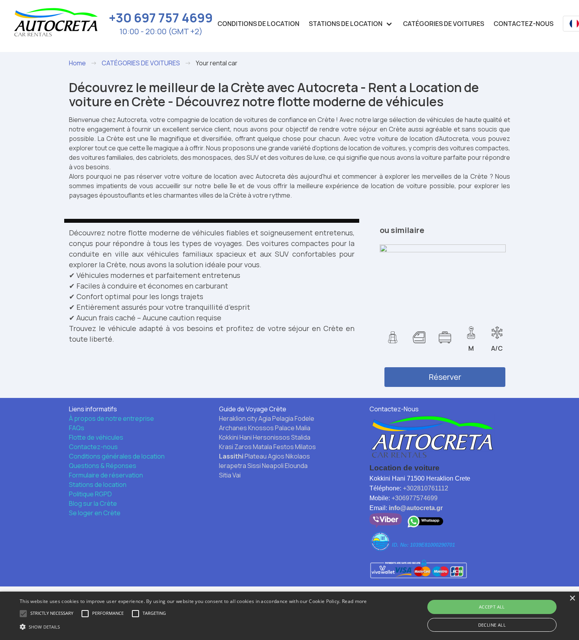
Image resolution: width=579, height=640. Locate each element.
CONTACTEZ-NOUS (523, 23)
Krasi (226, 446)
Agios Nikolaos (289, 456)
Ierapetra (232, 465)
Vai (236, 475)
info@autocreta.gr (416, 508)
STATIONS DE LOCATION (345, 23)
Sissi (254, 465)
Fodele (304, 418)
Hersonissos (271, 437)
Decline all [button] (492, 625)
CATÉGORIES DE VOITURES (443, 23)
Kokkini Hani (235, 437)
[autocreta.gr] (56, 23)
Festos (283, 446)
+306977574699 (415, 498)
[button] (193, 627)
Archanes (233, 428)
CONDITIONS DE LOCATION (258, 23)
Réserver (445, 377)
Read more (354, 601)
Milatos (305, 446)
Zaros (243, 446)
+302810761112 (425, 488)
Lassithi (231, 456)
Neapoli (273, 465)
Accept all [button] (492, 607)
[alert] (289, 616)
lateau (258, 456)
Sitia (225, 475)
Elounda (296, 465)
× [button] (572, 598)
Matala (262, 446)
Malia (303, 428)
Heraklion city (238, 418)
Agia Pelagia (275, 418)
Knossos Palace (271, 428)
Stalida (300, 437)
